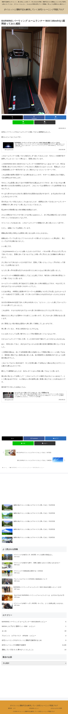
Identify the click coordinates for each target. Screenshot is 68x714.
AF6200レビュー (34, 708)
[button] (44, 122)
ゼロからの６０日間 (56, 708)
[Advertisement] (34, 421)
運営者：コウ (11, 708)
